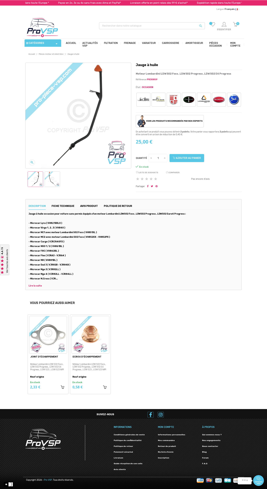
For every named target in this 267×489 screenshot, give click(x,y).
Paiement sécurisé (123, 452)
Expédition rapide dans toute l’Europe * (203, 2)
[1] (138, 179)
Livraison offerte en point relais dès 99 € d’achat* (142, 2)
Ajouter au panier (188, 158)
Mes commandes (166, 440)
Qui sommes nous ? (212, 435)
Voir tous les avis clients (7, 261)
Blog (204, 452)
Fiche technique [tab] (63, 206)
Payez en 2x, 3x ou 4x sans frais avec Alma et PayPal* (73, 2)
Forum (205, 458)
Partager (147, 186)
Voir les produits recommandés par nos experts (174, 121)
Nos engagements (211, 440)
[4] (151, 179)
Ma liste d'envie (166, 452)
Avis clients (120, 469)
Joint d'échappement (44, 356)
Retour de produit (167, 446)
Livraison (118, 458)
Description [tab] (37, 206)
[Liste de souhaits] (212, 26)
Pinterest (156, 186)
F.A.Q (204, 463)
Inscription (163, 458)
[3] (146, 179)
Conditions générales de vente (129, 435)
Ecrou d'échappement (87, 356)
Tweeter (152, 186)
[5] (155, 179)
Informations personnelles (171, 435)
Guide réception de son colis (128, 463)
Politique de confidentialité (128, 440)
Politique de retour (123, 446)
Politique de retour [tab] (118, 206)
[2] (142, 179)
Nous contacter (210, 446)
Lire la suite (35, 286)
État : (138, 87)
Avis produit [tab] (89, 206)
